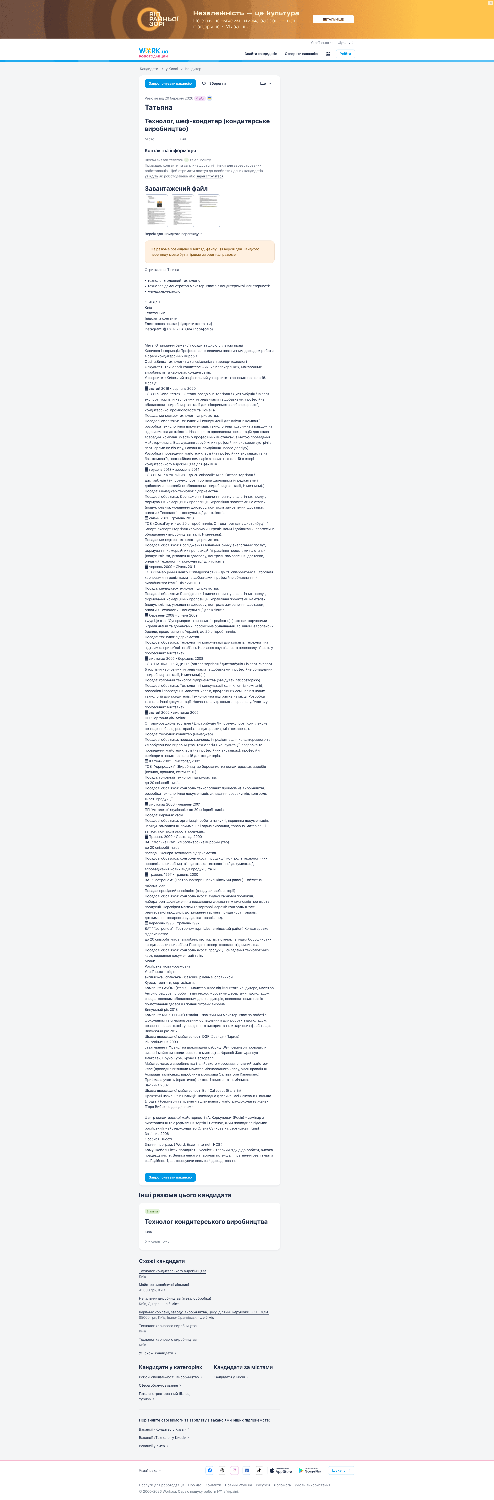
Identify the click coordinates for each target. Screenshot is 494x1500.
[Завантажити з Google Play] (310, 1470)
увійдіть (151, 176)
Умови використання (312, 1485)
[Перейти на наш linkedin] (247, 1470)
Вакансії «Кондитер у (162, 1429)
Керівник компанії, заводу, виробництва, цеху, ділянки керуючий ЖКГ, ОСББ (204, 1312)
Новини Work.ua (238, 1485)
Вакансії (152, 1446)
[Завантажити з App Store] (280, 1470)
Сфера (158, 1385)
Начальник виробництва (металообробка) (175, 1298)
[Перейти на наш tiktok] (259, 1470)
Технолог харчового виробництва (168, 1326)
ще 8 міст (170, 1304)
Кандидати (229, 1377)
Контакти (213, 1485)
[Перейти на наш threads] (222, 1470)
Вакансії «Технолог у (162, 1438)
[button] (328, 53)
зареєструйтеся (209, 176)
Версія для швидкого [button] (172, 234)
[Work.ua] (153, 53)
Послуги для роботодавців (161, 1485)
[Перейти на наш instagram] (234, 1470)
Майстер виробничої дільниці (164, 1285)
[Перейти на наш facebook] (210, 1470)
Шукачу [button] (338, 1470)
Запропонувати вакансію (170, 83)
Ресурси (263, 1485)
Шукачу (344, 42)
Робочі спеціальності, (169, 1377)
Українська (148, 1471)
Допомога (282, 1485)
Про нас (195, 1485)
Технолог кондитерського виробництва (206, 1221)
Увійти (345, 54)
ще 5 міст (208, 1317)
